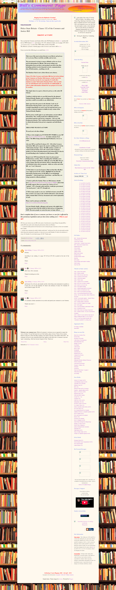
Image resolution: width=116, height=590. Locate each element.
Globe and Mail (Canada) (79, 395)
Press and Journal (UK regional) (81, 415)
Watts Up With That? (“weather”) (81, 370)
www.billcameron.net (84, 141)
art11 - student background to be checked (82, 288)
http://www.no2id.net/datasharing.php (37, 203)
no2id (46, 50)
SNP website (76, 260)
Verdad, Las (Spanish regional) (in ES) (82, 433)
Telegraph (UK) (77, 428)
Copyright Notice (84, 87)
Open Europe (77, 358)
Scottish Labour (77, 255)
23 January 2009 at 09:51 (38, 250)
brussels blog (77, 336)
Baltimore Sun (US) (78, 385)
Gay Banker (76, 345)
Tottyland (76, 366)
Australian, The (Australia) (80, 383)
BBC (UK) (76, 387)
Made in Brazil (77, 356)
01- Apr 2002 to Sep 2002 (84, 183)
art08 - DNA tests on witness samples (82, 283)
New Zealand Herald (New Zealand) (81, 410)
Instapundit (76, 350)
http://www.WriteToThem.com (36, 137)
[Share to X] (40, 238)
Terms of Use (84, 89)
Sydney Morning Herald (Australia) (81, 427)
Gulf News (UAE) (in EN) (79, 400)
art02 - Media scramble (79, 273)
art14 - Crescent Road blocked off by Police (83, 293)
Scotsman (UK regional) (79, 418)
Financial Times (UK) (78, 393)
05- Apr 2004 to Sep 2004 (84, 189)
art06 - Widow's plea (78, 280)
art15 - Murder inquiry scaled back (81, 301)
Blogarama (84, 525)
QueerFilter (76, 328)
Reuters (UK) (77, 417)
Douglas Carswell (77, 343)
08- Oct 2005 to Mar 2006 (84, 194)
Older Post (66, 342)
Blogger (71, 579)
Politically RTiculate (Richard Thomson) (82, 360)
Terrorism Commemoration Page (84, 161)
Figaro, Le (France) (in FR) (80, 392)
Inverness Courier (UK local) (80, 403)
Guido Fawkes (77, 346)
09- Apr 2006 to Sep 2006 (84, 196)
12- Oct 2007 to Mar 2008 (84, 201)
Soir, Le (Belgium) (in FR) (79, 420)
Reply (26, 263)
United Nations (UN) (78, 445)
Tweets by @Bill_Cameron (84, 103)
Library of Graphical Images (85, 484)
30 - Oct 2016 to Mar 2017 (84, 231)
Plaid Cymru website (78, 253)
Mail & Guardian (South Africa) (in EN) (82, 407)
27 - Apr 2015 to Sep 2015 (84, 226)
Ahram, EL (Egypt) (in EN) (80, 380)
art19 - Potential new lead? (79, 308)
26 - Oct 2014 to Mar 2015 (84, 224)
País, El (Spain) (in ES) (79, 413)
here (60, 41)
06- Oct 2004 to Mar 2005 (84, 191)
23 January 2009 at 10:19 (38, 281)
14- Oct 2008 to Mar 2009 (84, 204)
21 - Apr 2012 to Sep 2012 (84, 216)
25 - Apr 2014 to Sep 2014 (84, 223)
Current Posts (84, 62)
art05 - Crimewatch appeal (79, 278)
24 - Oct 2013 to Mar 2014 (84, 221)
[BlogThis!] (38, 238)
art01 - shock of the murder (80, 271)
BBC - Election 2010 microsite (80, 238)
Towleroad (76, 368)
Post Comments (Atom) (33, 344)
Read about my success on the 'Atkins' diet (85, 168)
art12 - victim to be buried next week (81, 290)
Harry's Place (77, 348)
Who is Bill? (85, 85)
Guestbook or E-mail (84, 147)
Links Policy (85, 92)
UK (35, 240)
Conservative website (78, 241)
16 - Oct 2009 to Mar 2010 (84, 208)
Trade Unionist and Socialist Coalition (82, 261)
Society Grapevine (78, 361)
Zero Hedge (76, 373)
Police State (31, 240)
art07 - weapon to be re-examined (81, 281)
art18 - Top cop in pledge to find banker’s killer (84, 306)
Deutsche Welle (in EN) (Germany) (81, 388)
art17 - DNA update (78, 305)
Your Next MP (77, 265)
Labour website (77, 250)
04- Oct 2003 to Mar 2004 (84, 188)
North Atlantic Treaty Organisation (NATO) (83, 442)
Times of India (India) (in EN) (80, 432)
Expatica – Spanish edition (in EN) (81, 390)
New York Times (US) (78, 408)
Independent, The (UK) (79, 402)
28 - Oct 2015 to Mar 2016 (84, 228)
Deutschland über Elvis (79, 341)
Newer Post (24, 342)
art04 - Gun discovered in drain (80, 276)
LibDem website (77, 251)
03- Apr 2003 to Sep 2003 (84, 186)
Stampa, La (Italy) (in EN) (79, 423)
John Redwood (77, 351)
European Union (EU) (78, 440)
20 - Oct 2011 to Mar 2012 (84, 214)
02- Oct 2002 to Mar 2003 (84, 185)
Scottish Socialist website (79, 256)
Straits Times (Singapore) (79, 425)
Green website (77, 248)
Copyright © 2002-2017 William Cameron (64, 575)
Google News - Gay (78, 397)
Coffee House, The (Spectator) (80, 340)
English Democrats (78, 246)
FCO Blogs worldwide (78, 326)
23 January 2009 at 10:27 (35, 298)
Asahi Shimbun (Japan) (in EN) (80, 382)
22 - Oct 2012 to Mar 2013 (84, 218)
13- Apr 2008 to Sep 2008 (84, 203)
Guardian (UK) (77, 398)
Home (45, 342)
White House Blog (78, 371)
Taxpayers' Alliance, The (79, 365)
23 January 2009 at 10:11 (35, 268)
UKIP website (77, 263)
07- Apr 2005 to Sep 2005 (84, 193)
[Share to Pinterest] (43, 238)
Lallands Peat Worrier (79, 355)
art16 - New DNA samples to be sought (82, 303)
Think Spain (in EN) (78, 430)
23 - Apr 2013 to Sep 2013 (84, 219)
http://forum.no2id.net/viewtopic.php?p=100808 (43, 182)
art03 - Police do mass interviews (81, 275)
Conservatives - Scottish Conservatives (82, 243)
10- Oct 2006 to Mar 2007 (84, 198)
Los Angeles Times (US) (79, 405)
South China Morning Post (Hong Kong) (82, 422)
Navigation (85, 90)
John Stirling (28, 250)
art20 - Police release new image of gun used (83, 310)
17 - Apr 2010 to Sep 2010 (84, 209)
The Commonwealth (78, 443)
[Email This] (36, 238)
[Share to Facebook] (41, 238)
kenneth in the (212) (78, 353)
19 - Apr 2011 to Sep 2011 (84, 213)
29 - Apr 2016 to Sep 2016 (84, 229)
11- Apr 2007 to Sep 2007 (84, 199)
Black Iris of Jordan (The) (79, 335)
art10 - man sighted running (80, 286)
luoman (61, 579)
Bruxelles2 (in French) (78, 338)
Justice (26, 240)
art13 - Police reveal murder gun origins (82, 291)
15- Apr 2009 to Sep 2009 (84, 206)
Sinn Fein (76, 258)
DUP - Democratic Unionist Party (81, 245)
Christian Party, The (78, 240)
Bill (25, 268)
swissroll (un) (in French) (79, 363)
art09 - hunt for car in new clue (80, 285)
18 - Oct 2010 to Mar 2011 (84, 211)
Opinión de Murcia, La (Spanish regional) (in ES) (84, 411)
